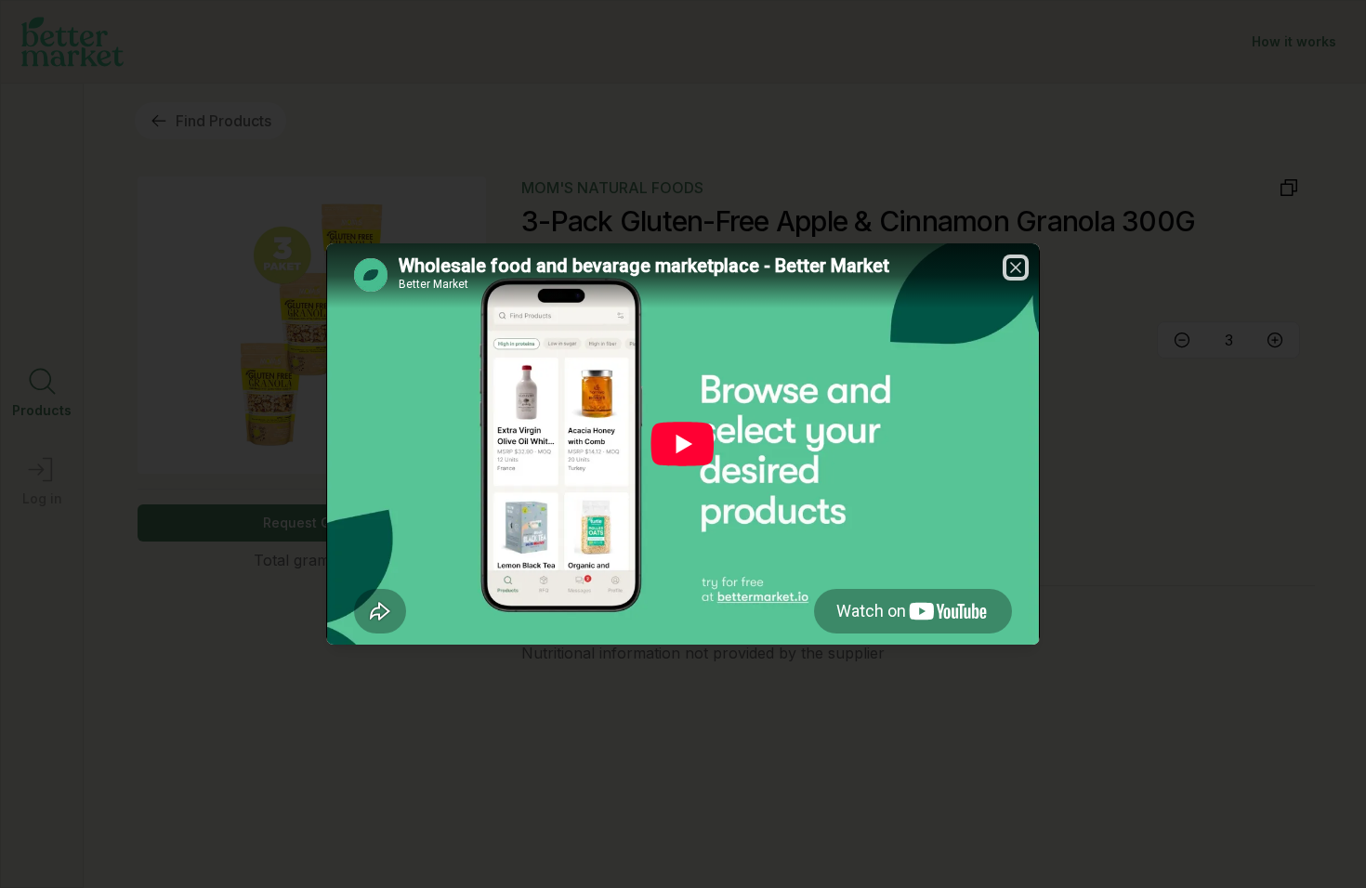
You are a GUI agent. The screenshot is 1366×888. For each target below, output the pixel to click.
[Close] (1015, 267)
